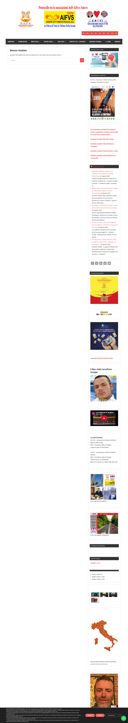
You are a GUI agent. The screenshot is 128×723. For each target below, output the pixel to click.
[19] (96, 401)
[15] (115, 400)
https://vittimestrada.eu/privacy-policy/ (14, 716)
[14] (113, 400)
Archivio (117, 42)
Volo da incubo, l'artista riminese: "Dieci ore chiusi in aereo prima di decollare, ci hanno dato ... (104, 242)
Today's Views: (96, 576)
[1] (91, 118)
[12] (110, 400)
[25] (106, 401)
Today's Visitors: (97, 579)
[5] (98, 118)
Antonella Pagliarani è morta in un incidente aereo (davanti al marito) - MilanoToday (103, 173)
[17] (93, 401)
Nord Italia (35, 42)
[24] (105, 401)
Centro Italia (48, 42)
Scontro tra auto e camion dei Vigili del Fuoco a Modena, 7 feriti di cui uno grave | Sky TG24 (105, 224)
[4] (96, 118)
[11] (108, 400)
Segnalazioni (22, 42)
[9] (105, 400)
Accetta (90, 715)
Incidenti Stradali (95, 42)
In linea (95, 563)
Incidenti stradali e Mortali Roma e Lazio (104, 151)
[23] (103, 401)
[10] (106, 400)
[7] (101, 400)
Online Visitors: (97, 574)
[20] (98, 401)
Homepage (11, 42)
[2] (93, 118)
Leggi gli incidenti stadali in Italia (101, 358)
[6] (100, 118)
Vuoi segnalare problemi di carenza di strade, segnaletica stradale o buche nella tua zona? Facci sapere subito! (104, 131)
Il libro (108, 42)
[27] (110, 401)
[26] (108, 401)
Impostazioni (111, 715)
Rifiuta (100, 715)
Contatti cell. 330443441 (77, 42)
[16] (91, 401)
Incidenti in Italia (98, 166)
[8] (103, 400)
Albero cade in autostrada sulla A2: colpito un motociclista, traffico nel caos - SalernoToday (105, 190)
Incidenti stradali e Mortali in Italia (102, 139)
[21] (100, 401)
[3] (95, 118)
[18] (95, 401)
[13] (111, 400)
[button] (123, 718)
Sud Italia (61, 42)
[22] (101, 401)
